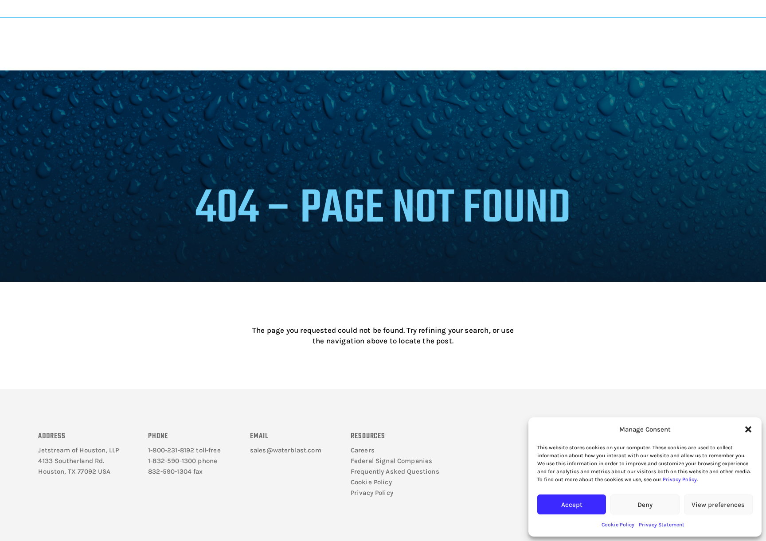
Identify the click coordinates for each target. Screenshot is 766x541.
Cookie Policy (618, 525)
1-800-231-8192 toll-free (184, 450)
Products (266, 36)
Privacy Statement (661, 525)
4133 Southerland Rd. (71, 461)
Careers (363, 450)
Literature (191, 36)
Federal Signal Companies (392, 461)
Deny (645, 505)
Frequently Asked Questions (395, 471)
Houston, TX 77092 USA (74, 471)
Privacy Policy (680, 479)
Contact (573, 36)
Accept (571, 505)
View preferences (718, 505)
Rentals (498, 36)
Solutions (342, 36)
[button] (748, 429)
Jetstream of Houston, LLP (78, 450)
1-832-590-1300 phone (182, 461)
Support (419, 36)
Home (142, 65)
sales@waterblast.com (285, 450)
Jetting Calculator (659, 8)
